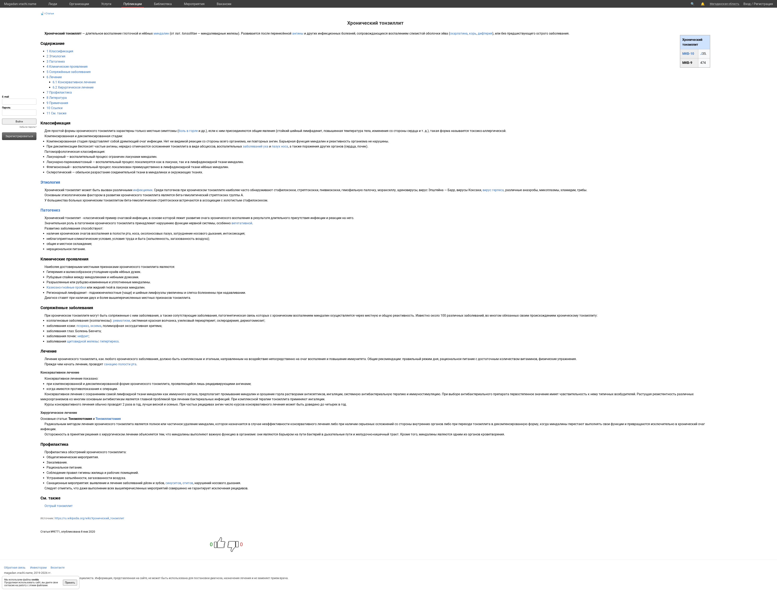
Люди (52, 4)
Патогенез (50, 210)
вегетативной (241, 223)
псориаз (82, 326)
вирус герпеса (493, 190)
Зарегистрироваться (19, 136)
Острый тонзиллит (59, 506)
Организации (79, 4)
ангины (297, 33)
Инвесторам (38, 567)
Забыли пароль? (27, 127)
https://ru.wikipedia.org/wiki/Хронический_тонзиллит (89, 518)
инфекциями (142, 190)
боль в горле (188, 131)
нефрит (83, 336)
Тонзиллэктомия (108, 419)
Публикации (132, 4)
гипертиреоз (109, 341)
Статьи (50, 13)
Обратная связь (14, 567)
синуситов (173, 483)
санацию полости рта (120, 364)
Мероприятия (194, 4)
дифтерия (485, 33)
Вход (747, 4)
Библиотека (163, 4)
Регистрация (763, 4)
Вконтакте (58, 567)
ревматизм (121, 320)
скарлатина (459, 33)
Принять (70, 582)
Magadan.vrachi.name (20, 4)
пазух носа (280, 146)
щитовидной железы (82, 341)
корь (472, 33)
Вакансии (224, 4)
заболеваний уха (255, 146)
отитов (188, 483)
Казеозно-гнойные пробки (66, 287)
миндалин (161, 33)
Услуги (106, 4)
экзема (95, 326)
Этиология (50, 182)
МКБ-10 (688, 54)
